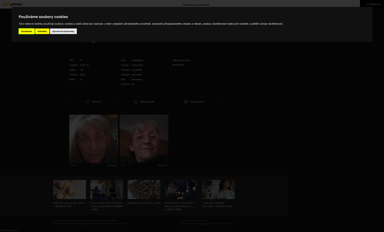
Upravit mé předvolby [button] (63, 31)
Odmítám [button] (42, 31)
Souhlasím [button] (26, 31)
